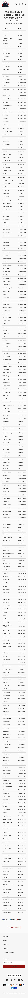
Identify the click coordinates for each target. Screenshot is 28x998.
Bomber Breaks (9, 993)
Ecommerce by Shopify (20, 993)
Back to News (15, 927)
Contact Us (6, 944)
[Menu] (25, 4)
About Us (5, 940)
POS (13, 993)
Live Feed (5, 948)
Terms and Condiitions (8, 952)
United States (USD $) (13, 975)
